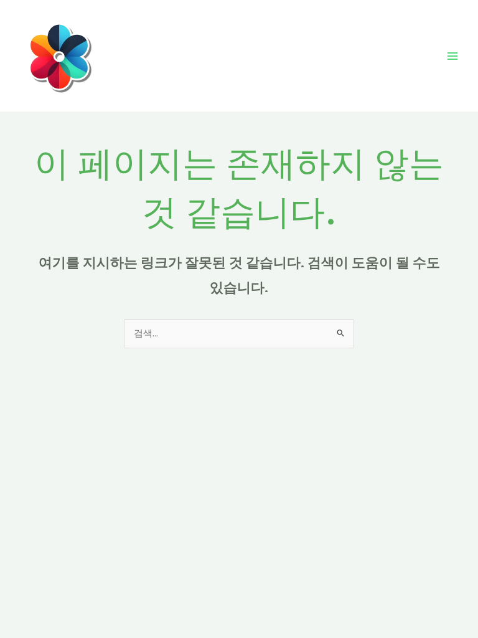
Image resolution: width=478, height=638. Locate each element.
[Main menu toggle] (452, 56)
